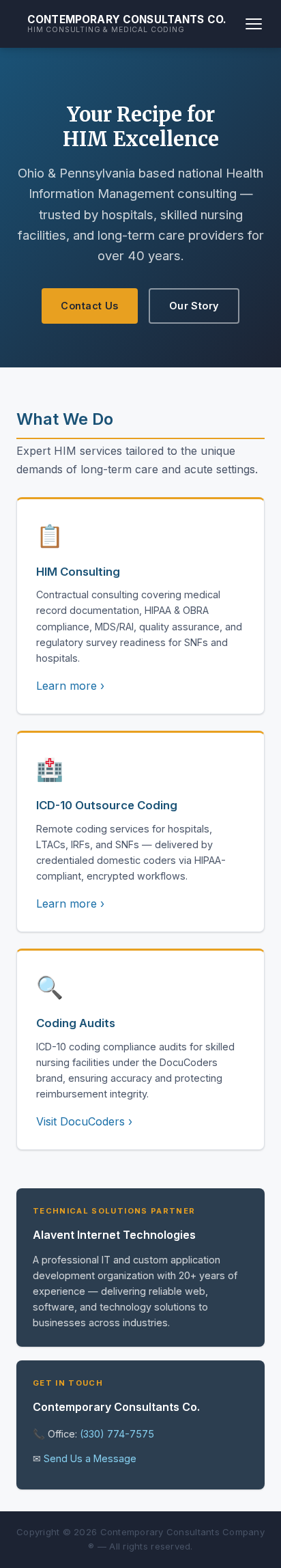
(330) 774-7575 (117, 1434)
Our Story (194, 305)
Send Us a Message (90, 1458)
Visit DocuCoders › (84, 1121)
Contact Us (89, 305)
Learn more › (70, 685)
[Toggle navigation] (254, 24)
